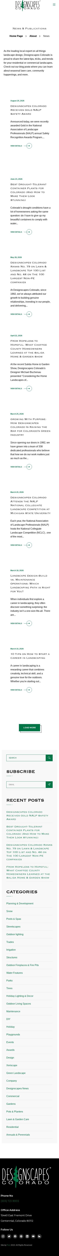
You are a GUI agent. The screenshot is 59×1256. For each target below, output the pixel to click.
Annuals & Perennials (18, 1134)
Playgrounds (13, 1034)
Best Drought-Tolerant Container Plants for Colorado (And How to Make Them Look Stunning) (28, 192)
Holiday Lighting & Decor (19, 996)
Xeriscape (11, 1065)
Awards (10, 1050)
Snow (9, 911)
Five (8, 1245)
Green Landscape (16, 1073)
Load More (29, 727)
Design (10, 1057)
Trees (9, 988)
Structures (11, 957)
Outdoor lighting (14, 934)
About (33, 36)
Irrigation (11, 949)
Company (11, 1080)
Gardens (11, 1104)
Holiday (10, 1027)
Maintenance (13, 1011)
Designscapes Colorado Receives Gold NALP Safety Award (28, 109)
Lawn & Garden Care (17, 1119)
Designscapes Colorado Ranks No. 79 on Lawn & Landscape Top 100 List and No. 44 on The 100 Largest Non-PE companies (29, 852)
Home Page (16, 36)
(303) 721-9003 (10, 1201)
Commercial (12, 1096)
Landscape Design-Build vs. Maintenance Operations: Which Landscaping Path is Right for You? (30, 583)
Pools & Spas (13, 919)
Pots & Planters (14, 1111)
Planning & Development (19, 903)
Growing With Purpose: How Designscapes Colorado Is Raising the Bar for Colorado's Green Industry (30, 427)
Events (10, 1042)
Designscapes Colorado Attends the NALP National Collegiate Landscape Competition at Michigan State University (30, 505)
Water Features (14, 973)
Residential (12, 1127)
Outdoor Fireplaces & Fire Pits (22, 965)
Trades (10, 942)
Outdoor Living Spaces (18, 1003)
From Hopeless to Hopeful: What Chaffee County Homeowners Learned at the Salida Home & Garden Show (28, 348)
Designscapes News (17, 1088)
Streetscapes (13, 926)
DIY (8, 1019)
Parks (9, 980)
